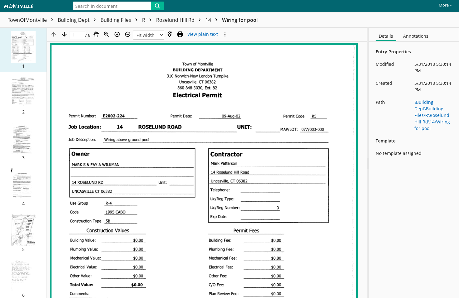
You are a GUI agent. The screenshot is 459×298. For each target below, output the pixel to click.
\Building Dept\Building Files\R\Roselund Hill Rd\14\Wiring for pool (432, 115)
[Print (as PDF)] (180, 34)
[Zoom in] (117, 34)
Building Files (116, 20)
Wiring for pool (240, 20)
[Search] (157, 6)
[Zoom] (106, 34)
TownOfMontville (28, 20)
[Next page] (64, 34)
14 (208, 20)
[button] (23, 50)
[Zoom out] (127, 34)
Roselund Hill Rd (176, 20)
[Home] (32, 6)
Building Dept (74, 20)
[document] (414, 163)
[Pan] (96, 34)
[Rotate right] (169, 34)
